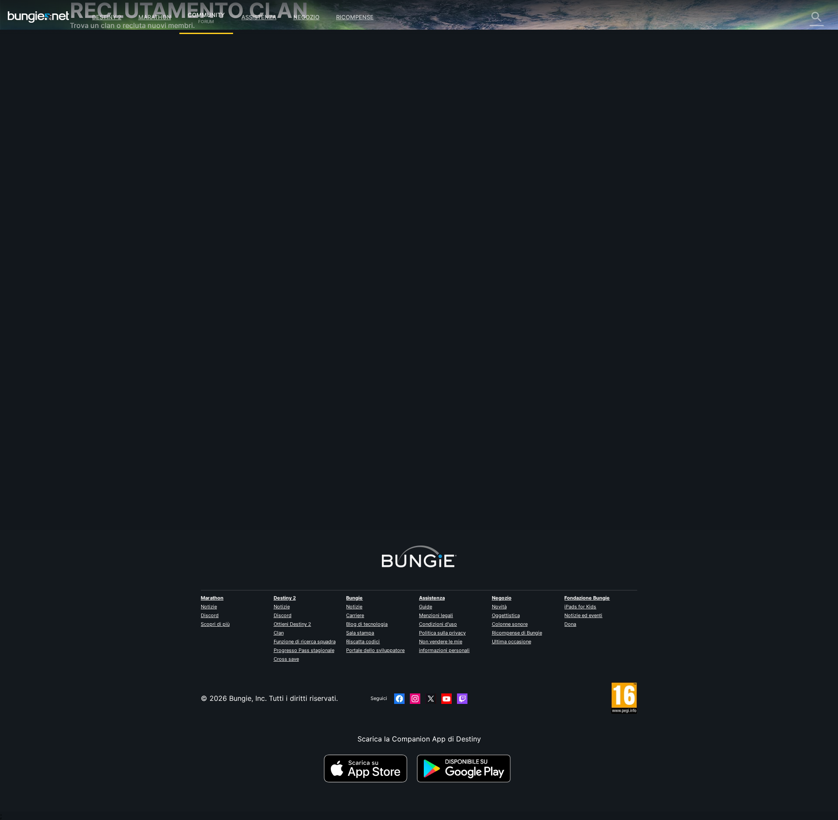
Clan (279, 633)
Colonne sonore (510, 624)
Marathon (154, 17)
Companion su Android (114, 170)
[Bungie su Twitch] (462, 698)
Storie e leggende (105, 83)
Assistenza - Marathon (113, 240)
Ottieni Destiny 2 (292, 624)
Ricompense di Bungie (517, 633)
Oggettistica (506, 615)
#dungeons (357, 278)
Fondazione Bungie (587, 598)
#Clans (257, 278)
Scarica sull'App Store (369, 768)
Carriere (355, 615)
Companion (95, 152)
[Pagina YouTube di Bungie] (446, 698)
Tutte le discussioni (107, 48)
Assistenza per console (114, 187)
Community (206, 13)
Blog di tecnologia (367, 624)
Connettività (96, 117)
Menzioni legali (436, 615)
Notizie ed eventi (583, 615)
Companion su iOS (106, 161)
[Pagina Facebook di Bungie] (399, 698)
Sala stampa (360, 633)
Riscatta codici (363, 641)
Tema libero (95, 231)
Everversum (95, 126)
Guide (425, 607)
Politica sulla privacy (442, 633)
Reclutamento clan (106, 213)
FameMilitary (269, 155)
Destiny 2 (106, 17)
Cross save (286, 659)
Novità (499, 607)
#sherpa (383, 278)
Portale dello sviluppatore (375, 650)
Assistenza (258, 17)
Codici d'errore (101, 109)
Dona (570, 624)
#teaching (299, 278)
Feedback (92, 65)
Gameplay (92, 91)
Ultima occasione (511, 641)
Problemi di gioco (105, 135)
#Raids (276, 278)
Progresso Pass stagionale (304, 650)
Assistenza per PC (106, 179)
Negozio (306, 17)
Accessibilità (96, 144)
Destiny (38, 17)
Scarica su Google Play (466, 768)
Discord (210, 615)
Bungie (354, 598)
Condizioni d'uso (438, 624)
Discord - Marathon (108, 248)
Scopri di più (215, 624)
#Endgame (328, 278)
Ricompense (355, 17)
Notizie (209, 607)
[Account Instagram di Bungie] (415, 698)
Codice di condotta (102, 260)
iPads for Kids (580, 607)
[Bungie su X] (431, 698)
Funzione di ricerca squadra (305, 641)
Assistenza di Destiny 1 (114, 196)
